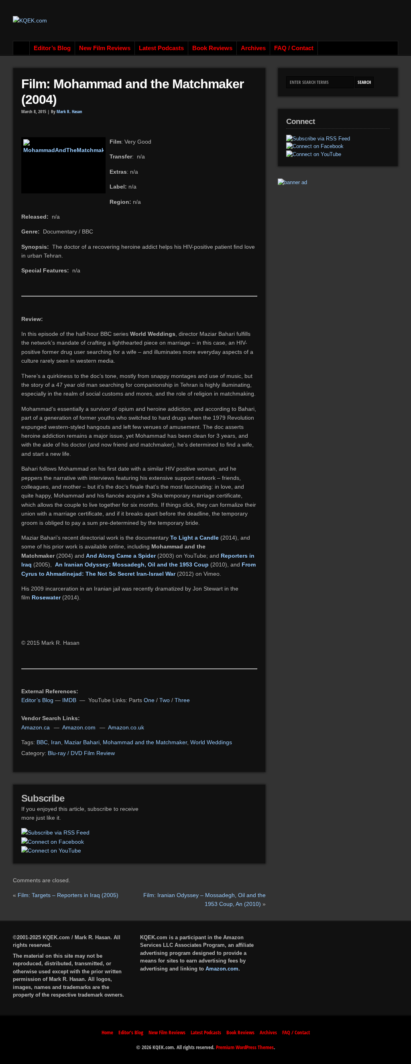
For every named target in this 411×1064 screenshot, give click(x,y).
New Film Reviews (104, 48)
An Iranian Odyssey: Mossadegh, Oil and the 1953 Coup (132, 564)
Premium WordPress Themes (245, 1047)
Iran (56, 742)
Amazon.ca (35, 727)
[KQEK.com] (30, 20)
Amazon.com (79, 727)
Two (164, 700)
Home (21, 48)
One (149, 700)
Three (182, 700)
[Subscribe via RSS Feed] (55, 832)
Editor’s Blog (52, 48)
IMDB (69, 700)
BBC (42, 742)
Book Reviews (212, 48)
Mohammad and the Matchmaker (145, 742)
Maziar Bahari (82, 742)
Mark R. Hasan (69, 111)
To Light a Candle (194, 537)
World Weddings (211, 742)
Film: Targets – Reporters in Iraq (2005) (68, 895)
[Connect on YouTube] (51, 850)
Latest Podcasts (161, 48)
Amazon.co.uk (126, 727)
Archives (253, 48)
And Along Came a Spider (121, 555)
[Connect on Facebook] (52, 841)
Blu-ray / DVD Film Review (81, 753)
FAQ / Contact (293, 48)
